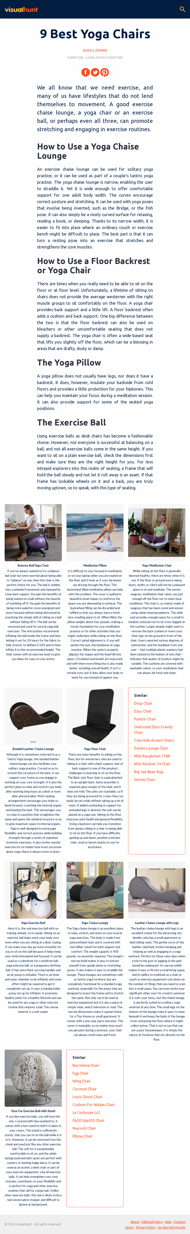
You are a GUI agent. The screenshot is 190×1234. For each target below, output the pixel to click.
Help (168, 1222)
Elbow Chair (82, 1136)
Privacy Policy (145, 1227)
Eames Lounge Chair (151, 748)
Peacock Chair (84, 1128)
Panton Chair (145, 719)
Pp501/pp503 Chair (88, 1120)
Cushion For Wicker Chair (94, 1105)
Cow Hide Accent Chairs (154, 740)
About (134, 1222)
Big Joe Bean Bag (148, 772)
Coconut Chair (85, 1089)
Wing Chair (82, 1081)
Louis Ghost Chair (87, 1097)
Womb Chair (144, 780)
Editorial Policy (152, 1222)
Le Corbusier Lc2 (86, 1112)
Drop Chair (143, 703)
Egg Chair (81, 1073)
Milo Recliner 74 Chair (152, 764)
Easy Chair (143, 711)
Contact (179, 1222)
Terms (129, 1227)
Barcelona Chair (86, 1065)
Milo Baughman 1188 (152, 756)
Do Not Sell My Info (171, 1227)
